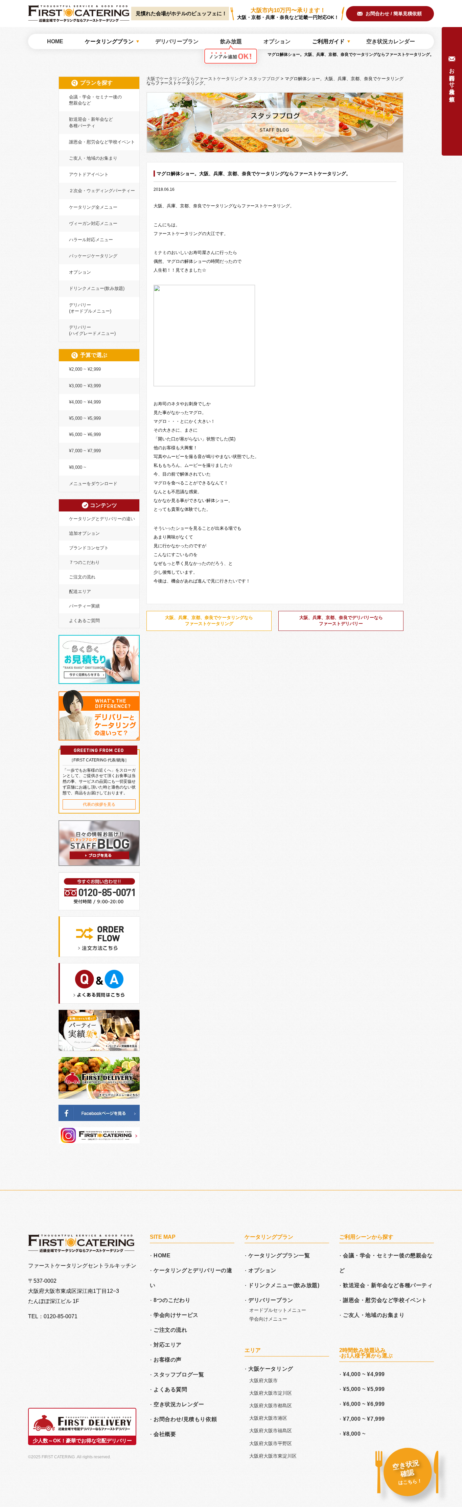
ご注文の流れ (82, 576)
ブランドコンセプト (89, 547)
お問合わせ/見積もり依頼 (185, 1419)
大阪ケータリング (270, 1369)
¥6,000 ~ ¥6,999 (85, 434)
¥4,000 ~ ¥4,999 (85, 402)
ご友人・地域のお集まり (93, 158)
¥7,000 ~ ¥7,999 (85, 450)
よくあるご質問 (84, 620)
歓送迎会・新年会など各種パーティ (91, 122)
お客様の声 (168, 1360)
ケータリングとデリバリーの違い (102, 518)
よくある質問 (170, 1389)
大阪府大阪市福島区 (270, 1430)
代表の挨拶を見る (99, 804)
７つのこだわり (84, 562)
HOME (162, 1255)
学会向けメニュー (268, 1319)
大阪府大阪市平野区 (270, 1443)
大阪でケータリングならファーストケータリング (79, 13)
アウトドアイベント (89, 174)
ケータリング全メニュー (93, 207)
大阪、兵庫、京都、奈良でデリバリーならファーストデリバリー (341, 620)
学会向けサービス (176, 1315)
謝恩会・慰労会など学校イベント (102, 141)
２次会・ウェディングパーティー (102, 190)
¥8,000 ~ (77, 467)
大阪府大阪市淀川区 (270, 1393)
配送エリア (80, 591)
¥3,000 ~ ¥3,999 (85, 385)
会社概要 (165, 1434)
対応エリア (168, 1345)
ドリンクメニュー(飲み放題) (96, 288)
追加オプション (84, 533)
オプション (80, 272)
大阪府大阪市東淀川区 (273, 1456)
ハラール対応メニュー (91, 239)
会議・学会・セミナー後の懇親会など (95, 100)
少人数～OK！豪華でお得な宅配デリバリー (82, 1440)
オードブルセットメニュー (277, 1310)
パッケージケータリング (93, 255)
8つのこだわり (172, 1300)
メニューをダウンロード (93, 483)
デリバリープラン (270, 1300)
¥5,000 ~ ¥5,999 (85, 418)
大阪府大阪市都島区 (270, 1405)
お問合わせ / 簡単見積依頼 (394, 13)
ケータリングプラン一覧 (279, 1255)
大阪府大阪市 (263, 1380)
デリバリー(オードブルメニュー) (90, 308)
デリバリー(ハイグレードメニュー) (92, 330)
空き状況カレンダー (179, 1404)
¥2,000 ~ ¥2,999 (85, 369)
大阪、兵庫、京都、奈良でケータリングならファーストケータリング (209, 620)
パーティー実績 (84, 606)
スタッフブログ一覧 (179, 1374)
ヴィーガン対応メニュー (93, 223)
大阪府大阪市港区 (268, 1418)
